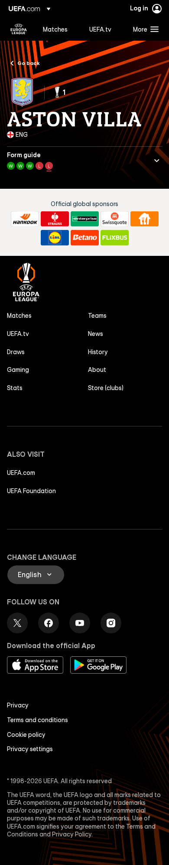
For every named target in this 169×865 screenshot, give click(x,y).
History (98, 352)
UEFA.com (21, 472)
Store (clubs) (106, 387)
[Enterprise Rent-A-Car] (85, 219)
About (97, 369)
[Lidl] (55, 237)
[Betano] (85, 237)
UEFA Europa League (18, 29)
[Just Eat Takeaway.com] (144, 219)
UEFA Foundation (31, 490)
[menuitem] (58, 29)
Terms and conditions (37, 720)
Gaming (18, 369)
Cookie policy (26, 734)
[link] (55, 29)
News (95, 333)
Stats (15, 387)
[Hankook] (25, 219)
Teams (97, 315)
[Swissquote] (115, 219)
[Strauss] (55, 219)
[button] (143, 29)
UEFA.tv (18, 333)
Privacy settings (30, 749)
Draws (16, 352)
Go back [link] (28, 63)
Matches (19, 315)
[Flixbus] (115, 237)
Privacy (18, 705)
